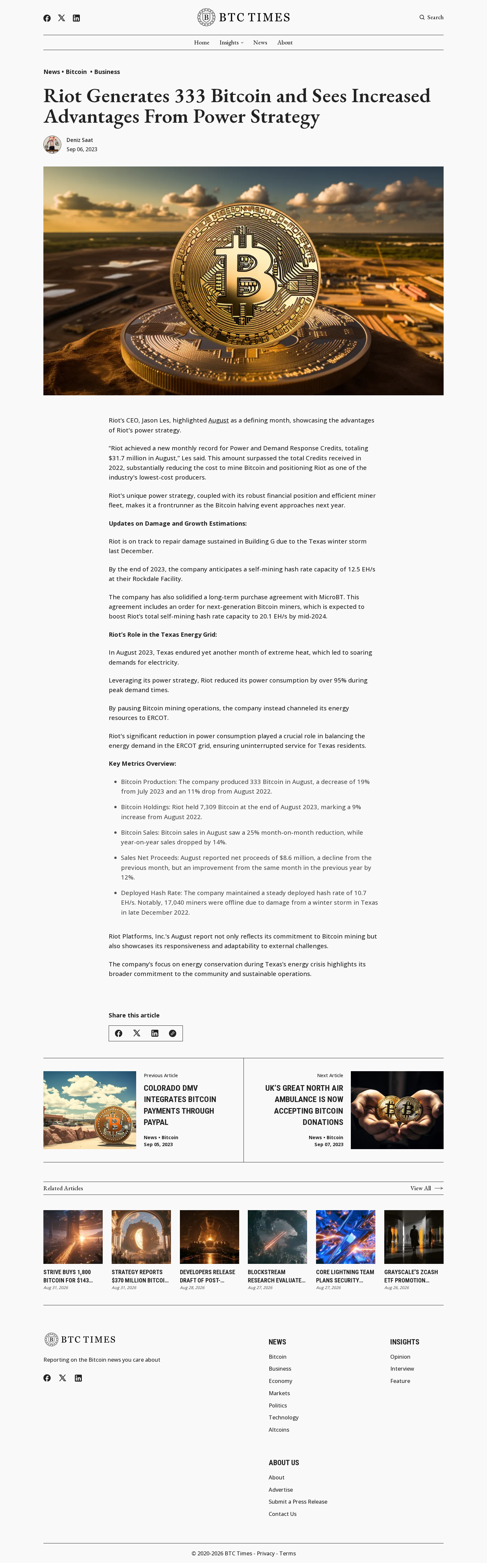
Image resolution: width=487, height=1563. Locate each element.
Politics (278, 1405)
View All (420, 1188)
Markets (279, 1393)
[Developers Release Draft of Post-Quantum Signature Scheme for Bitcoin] (209, 1237)
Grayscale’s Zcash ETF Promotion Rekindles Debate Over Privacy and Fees (411, 1276)
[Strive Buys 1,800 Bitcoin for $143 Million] (73, 1237)
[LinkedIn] (76, 18)
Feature (400, 1381)
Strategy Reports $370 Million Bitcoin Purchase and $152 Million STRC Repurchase (140, 1276)
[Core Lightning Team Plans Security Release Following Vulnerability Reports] (345, 1237)
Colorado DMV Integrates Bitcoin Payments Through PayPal (180, 1105)
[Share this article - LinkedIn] (154, 1033)
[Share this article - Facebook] (118, 1033)
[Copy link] (172, 1033)
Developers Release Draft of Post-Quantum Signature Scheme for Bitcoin (207, 1276)
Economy (280, 1381)
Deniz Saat (80, 140)
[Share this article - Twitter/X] (136, 1033)
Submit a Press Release (298, 1501)
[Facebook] (47, 18)
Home (201, 42)
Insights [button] (229, 42)
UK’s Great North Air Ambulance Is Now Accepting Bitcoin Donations (304, 1105)
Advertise (281, 1489)
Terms (287, 1553)
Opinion (400, 1356)
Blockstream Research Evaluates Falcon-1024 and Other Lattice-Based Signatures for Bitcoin (276, 1276)
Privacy (266, 1553)
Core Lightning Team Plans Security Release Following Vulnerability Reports (345, 1276)
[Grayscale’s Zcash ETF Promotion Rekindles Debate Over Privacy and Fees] (414, 1237)
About (285, 42)
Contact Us (283, 1514)
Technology (283, 1417)
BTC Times (238, 1553)
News (260, 42)
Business (107, 72)
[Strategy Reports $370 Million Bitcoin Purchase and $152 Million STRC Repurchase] (141, 1237)
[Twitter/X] (61, 18)
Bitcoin (77, 72)
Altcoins (279, 1429)
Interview (402, 1368)
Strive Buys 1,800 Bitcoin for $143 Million (67, 1276)
